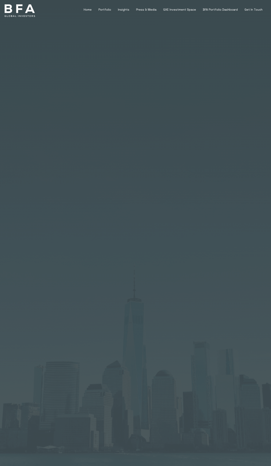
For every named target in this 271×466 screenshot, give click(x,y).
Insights (123, 9)
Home (88, 9)
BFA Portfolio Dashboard (220, 9)
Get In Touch (254, 9)
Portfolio (104, 9)
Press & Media (146, 9)
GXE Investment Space (179, 9)
